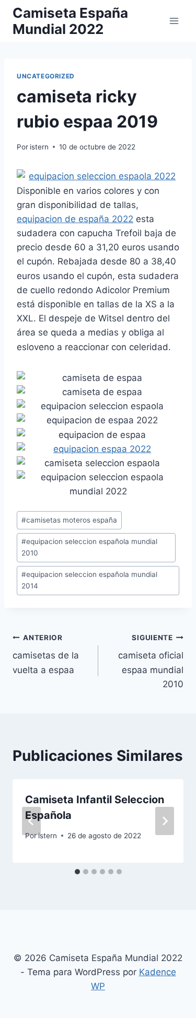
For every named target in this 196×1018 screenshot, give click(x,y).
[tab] (77, 871)
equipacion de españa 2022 (75, 219)
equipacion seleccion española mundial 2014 (89, 580)
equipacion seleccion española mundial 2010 (89, 547)
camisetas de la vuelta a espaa (46, 654)
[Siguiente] (164, 821)
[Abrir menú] (173, 21)
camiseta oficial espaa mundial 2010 (150, 661)
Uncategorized (46, 76)
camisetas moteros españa (69, 520)
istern (39, 147)
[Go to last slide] (31, 821)
